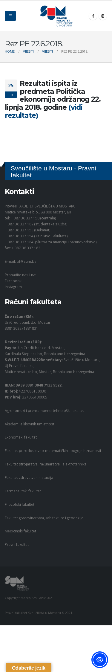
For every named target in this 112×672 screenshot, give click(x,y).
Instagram (13, 286)
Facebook (13, 280)
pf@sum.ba (26, 261)
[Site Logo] (56, 16)
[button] (10, 16)
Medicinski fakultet (20, 531)
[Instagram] (103, 16)
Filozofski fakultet (19, 504)
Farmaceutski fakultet (23, 490)
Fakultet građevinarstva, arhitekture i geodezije (44, 517)
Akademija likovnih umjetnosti (30, 423)
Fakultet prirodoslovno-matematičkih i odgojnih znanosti (53, 450)
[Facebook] (93, 16)
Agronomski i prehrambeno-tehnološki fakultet (44, 410)
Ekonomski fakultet (21, 437)
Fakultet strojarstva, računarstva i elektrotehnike (46, 464)
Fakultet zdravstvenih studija (29, 477)
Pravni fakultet (17, 544)
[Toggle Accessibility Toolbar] (100, 660)
